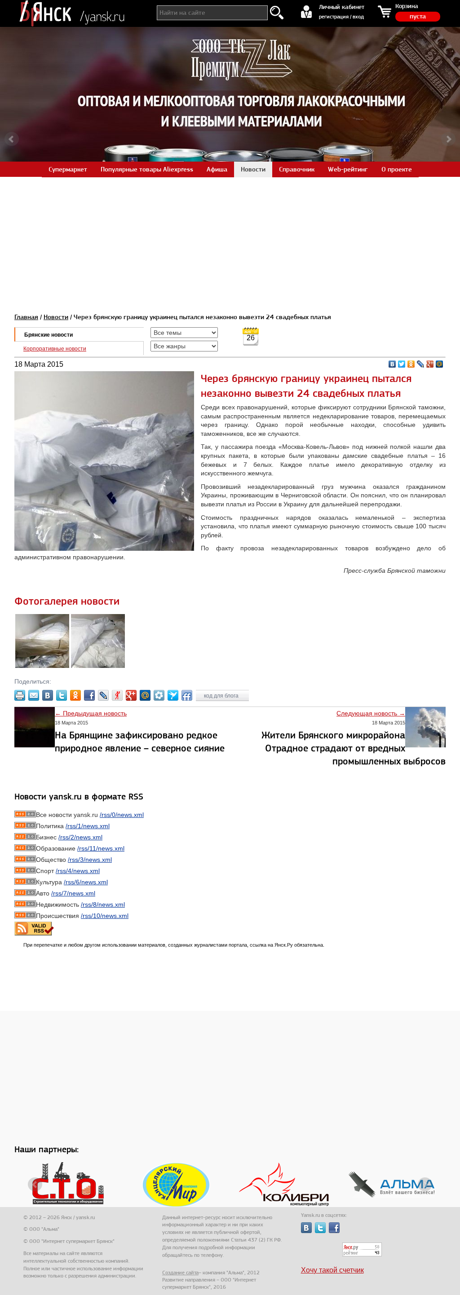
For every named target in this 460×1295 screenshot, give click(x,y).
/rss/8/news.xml (103, 904)
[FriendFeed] (186, 695)
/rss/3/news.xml (90, 859)
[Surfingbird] (173, 695)
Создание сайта (180, 1272)
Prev (11, 139)
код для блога (222, 696)
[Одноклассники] (411, 364)
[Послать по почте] (33, 695)
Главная (26, 317)
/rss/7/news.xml (73, 893)
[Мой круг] (159, 695)
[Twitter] (402, 364)
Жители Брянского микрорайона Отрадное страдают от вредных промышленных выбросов (353, 748)
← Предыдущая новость (91, 713)
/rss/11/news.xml (100, 848)
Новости (56, 317)
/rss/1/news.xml (88, 826)
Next (448, 139)
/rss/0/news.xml (122, 814)
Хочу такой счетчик (332, 1270)
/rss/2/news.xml (80, 837)
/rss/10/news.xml (104, 915)
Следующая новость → (370, 713)
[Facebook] (89, 695)
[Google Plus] (430, 364)
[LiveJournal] (420, 364)
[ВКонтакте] (392, 364)
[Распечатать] (19, 695)
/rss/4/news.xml (78, 870)
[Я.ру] (117, 695)
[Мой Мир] (439, 364)
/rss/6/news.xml (86, 882)
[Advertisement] (230, 240)
